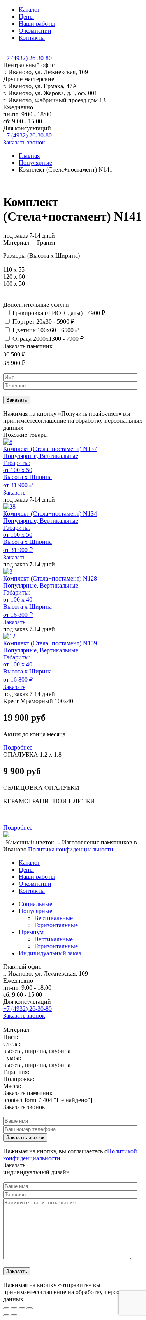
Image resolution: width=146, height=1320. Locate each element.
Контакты (32, 37)
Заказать (14, 492)
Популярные (35, 162)
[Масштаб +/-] (29, 1308)
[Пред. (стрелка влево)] (6, 1315)
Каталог (29, 9)
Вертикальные (53, 918)
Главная (29, 155)
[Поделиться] (14, 1308)
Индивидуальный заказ (50, 953)
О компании (35, 30)
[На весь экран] (22, 1308)
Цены (26, 16)
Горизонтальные (56, 925)
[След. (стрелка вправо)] (14, 1315)
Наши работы (37, 23)
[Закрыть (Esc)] (6, 1308)
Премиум (31, 932)
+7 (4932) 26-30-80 (27, 58)
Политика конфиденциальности (70, 849)
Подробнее (17, 747)
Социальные (35, 904)
